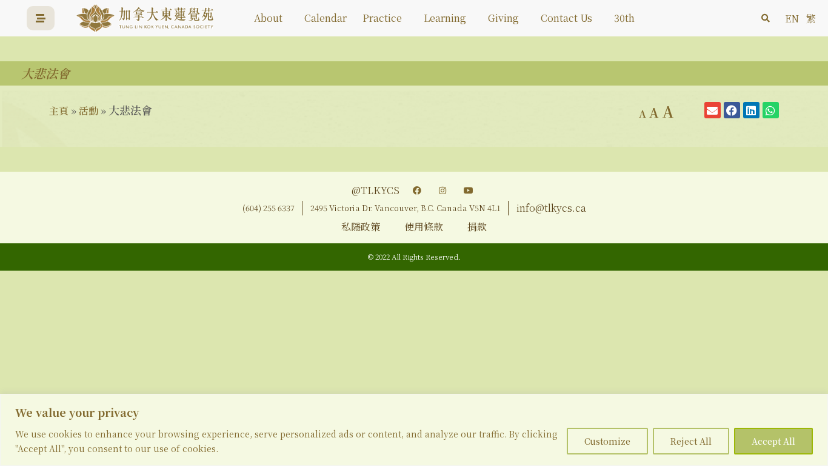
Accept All (773, 441)
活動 (88, 111)
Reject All (691, 441)
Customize (607, 441)
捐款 (477, 227)
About (268, 18)
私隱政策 (360, 227)
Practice (382, 18)
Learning (445, 18)
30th (624, 18)
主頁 (58, 111)
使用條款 (423, 227)
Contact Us (566, 18)
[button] (765, 18)
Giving (503, 18)
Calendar (325, 18)
